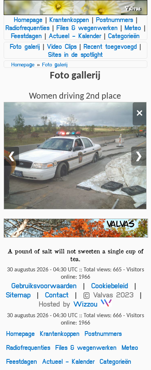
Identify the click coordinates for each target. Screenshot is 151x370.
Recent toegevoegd (110, 46)
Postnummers (114, 19)
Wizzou (87, 303)
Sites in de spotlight (75, 54)
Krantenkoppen (69, 19)
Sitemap (18, 294)
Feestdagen (26, 36)
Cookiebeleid (109, 285)
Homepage (28, 19)
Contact (57, 294)
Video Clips (62, 46)
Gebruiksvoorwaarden (44, 285)
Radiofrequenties (27, 27)
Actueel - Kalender (75, 36)
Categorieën (124, 36)
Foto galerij (25, 46)
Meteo (133, 27)
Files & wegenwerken (87, 27)
